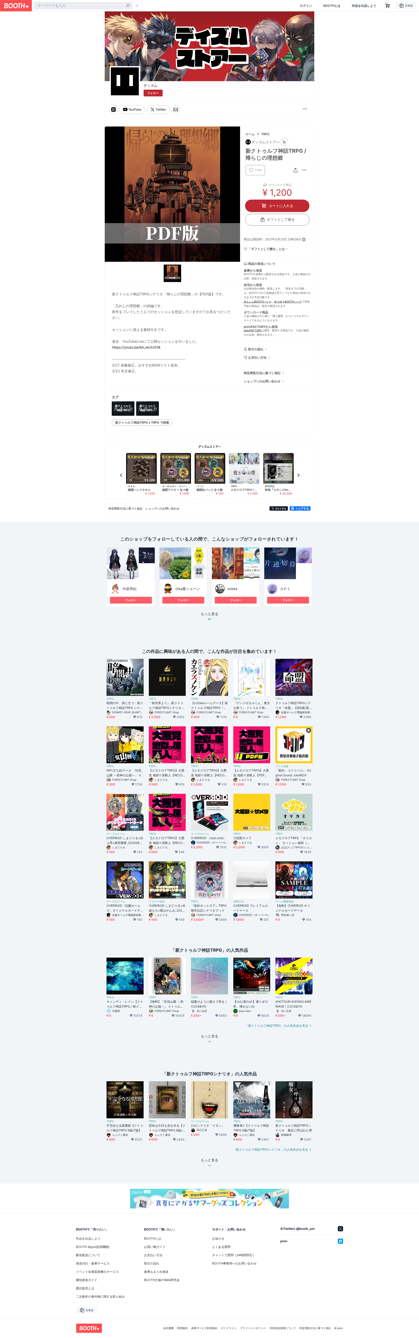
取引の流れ (255, 349)
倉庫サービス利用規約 (204, 1328)
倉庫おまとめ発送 (156, 1271)
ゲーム (250, 134)
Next (298, 475)
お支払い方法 (257, 357)
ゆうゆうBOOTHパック (288, 301)
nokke (232, 589)
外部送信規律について (283, 1328)
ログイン (306, 5)
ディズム (151, 85)
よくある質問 (221, 1247)
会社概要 (168, 1328)
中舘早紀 (130, 589)
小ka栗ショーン (187, 589)
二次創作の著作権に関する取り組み (100, 1296)
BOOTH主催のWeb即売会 (162, 1280)
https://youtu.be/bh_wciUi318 (136, 347)
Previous (121, 475)
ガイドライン (229, 1328)
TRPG (265, 134)
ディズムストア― (209, 446)
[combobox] (83, 5)
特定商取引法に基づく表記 (262, 373)
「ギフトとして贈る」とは (266, 249)
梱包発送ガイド (86, 1280)
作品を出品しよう (364, 5)
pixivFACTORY (253, 330)
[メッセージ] (176, 109)
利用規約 (182, 1328)
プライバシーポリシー (253, 1328)
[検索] (128, 6)
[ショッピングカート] (387, 5)
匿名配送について (88, 1255)
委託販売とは (85, 1288)
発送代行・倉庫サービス (93, 1263)
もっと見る (209, 614)
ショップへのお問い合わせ (262, 381)
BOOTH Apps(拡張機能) (93, 1247)
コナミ (285, 589)
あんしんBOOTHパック (257, 301)
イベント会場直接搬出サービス (97, 1271)
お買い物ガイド (154, 1247)
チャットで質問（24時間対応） (234, 1255)
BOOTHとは (331, 5)
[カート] (284, 142)
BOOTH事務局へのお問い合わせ (234, 1263)
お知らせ (218, 1238)
